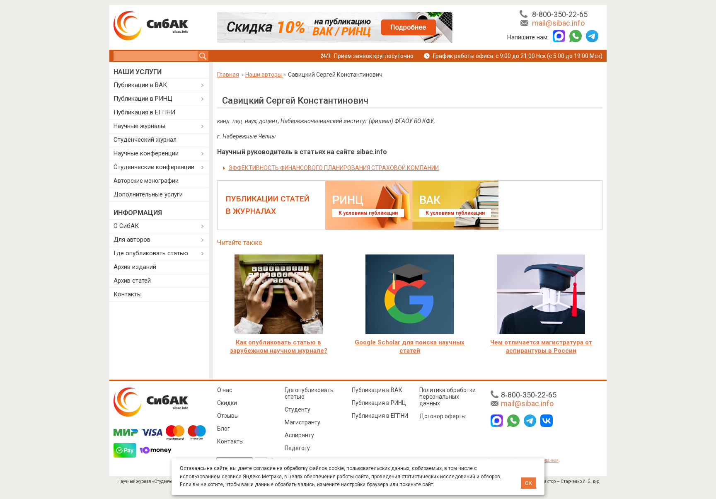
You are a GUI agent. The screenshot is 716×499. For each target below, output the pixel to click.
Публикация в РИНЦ (379, 403)
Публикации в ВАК (140, 85)
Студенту (297, 409)
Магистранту (302, 422)
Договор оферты (442, 416)
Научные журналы (139, 126)
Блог (223, 428)
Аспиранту (299, 435)
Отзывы (228, 415)
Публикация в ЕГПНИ (144, 112)
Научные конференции (146, 153)
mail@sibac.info (558, 23)
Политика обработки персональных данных (447, 397)
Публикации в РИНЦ (143, 98)
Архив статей (132, 280)
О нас (224, 390)
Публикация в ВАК (377, 390)
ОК (528, 483)
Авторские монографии (146, 180)
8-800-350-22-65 (560, 14)
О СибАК (126, 226)
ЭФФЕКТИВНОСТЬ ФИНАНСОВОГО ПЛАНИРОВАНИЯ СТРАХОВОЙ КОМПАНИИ (333, 168)
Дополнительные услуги (148, 194)
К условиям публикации (368, 213)
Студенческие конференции (154, 167)
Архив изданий (135, 267)
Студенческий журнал (145, 139)
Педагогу (297, 448)
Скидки (227, 403)
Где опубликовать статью (151, 253)
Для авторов (132, 239)
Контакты (128, 294)
